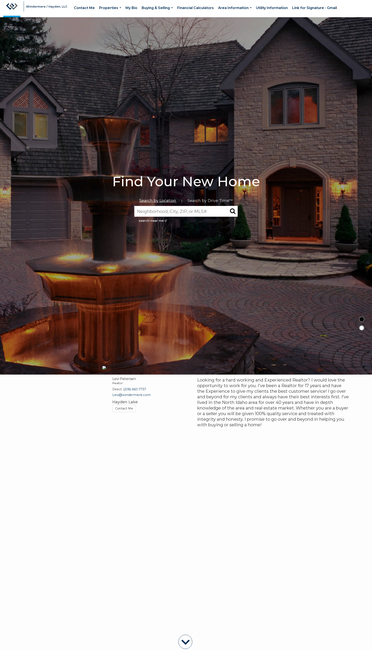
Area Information (235, 11)
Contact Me (84, 8)
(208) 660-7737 (134, 389)
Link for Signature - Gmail (314, 8)
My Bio (131, 8)
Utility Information (272, 8)
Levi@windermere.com (131, 395)
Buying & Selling (158, 11)
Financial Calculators (195, 8)
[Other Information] (361, 328)
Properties (111, 11)
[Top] (361, 319)
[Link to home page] (11, 8)
